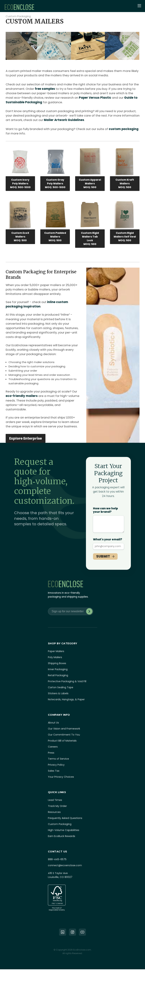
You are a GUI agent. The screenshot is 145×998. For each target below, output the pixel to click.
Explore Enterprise (25, 438)
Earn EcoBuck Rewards (61, 836)
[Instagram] (72, 932)
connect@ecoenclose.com (65, 865)
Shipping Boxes (57, 663)
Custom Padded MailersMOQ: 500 (55, 236)
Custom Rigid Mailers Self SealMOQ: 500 (125, 236)
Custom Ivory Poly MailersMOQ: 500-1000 (20, 183)
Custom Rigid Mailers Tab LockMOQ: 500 (90, 238)
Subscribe (89, 611)
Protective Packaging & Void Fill (67, 681)
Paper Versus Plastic (95, 97)
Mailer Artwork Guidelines (64, 120)
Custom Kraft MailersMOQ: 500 (124, 183)
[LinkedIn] (62, 932)
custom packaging (123, 129)
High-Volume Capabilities (63, 830)
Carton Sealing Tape (60, 687)
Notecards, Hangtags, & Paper (66, 699)
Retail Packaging (58, 675)
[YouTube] (82, 932)
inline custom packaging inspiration (37, 304)
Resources (54, 812)
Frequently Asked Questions (65, 818)
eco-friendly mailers (22, 396)
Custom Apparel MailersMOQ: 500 (90, 183)
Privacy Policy (56, 765)
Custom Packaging (18, 16)
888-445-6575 (57, 859)
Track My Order (57, 806)
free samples (45, 89)
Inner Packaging (58, 669)
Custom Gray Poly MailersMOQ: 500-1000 (55, 183)
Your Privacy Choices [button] (61, 777)
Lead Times (55, 800)
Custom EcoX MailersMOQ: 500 (20, 236)
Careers (53, 746)
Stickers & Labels (58, 693)
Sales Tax (53, 771)
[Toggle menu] (139, 6)
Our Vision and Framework (64, 728)
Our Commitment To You (64, 734)
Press (51, 752)
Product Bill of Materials (62, 740)
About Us (53, 722)
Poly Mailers (55, 657)
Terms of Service (58, 758)
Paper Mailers (56, 651)
